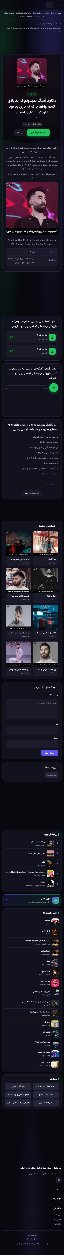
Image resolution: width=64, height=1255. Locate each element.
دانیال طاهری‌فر (32, 1239)
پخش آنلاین (36, 132)
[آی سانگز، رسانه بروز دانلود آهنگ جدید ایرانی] (59, 5)
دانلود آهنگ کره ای (46, 1094)
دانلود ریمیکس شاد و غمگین (18, 1102)
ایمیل (55, 738)
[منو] (49, 5)
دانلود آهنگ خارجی (18, 1086)
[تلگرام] (59, 1180)
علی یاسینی (51, 775)
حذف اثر (58, 1224)
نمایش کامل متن (32, 493)
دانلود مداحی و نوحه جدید (18, 1094)
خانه (60, 23)
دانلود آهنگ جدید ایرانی (45, 23)
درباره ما (58, 1214)
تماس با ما (57, 1219)
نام (57, 724)
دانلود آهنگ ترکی (46, 1102)
